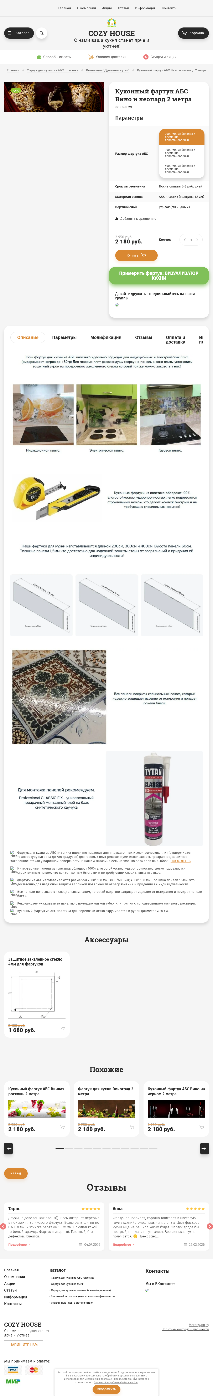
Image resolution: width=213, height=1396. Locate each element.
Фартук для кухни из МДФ (67, 1284)
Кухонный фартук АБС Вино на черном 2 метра (176, 1091)
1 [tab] (60, 1148)
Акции (107, 8)
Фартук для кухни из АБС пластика (72, 1277)
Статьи (123, 8)
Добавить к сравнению (138, 219)
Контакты (169, 8)
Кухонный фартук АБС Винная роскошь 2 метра (36, 1091)
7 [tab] (116, 1148)
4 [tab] (88, 1148)
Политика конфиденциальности (185, 1329)
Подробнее (17, 1244)
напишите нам (24, 1345)
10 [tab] (144, 1148)
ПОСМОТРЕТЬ (181, 861)
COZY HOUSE (111, 33)
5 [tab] (97, 1148)
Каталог (22, 33)
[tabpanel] (37, 995)
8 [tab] (125, 1148)
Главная (64, 8)
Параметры (64, 337)
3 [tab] (78, 1148)
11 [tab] (153, 1148)
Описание (27, 337)
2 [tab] (69, 1148)
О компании (86, 8)
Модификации (105, 337)
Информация (145, 8)
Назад (15, 1173)
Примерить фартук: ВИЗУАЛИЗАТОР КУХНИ (158, 275)
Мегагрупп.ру (199, 1325)
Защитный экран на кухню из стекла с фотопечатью (83, 1296)
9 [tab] (134, 1148)
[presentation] (3, 1226)
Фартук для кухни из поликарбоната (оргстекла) (81, 1290)
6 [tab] (106, 1148)
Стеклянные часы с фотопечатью (72, 1302)
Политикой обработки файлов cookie (116, 1382)
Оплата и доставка (175, 340)
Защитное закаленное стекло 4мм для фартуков (35, 962)
